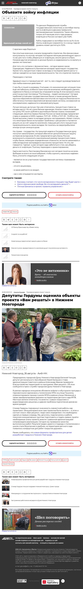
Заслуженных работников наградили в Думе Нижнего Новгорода (33, 500)
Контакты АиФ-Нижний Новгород (26, 543)
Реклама (46, 538)
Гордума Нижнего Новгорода (12, 362)
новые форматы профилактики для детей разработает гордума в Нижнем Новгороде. (42, 434)
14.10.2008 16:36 (7, 9)
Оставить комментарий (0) (65, 195)
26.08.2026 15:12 (7, 292)
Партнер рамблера (34, 581)
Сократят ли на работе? (19, 234)
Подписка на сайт (51, 540)
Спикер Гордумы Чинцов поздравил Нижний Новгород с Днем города (35, 486)
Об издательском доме (23, 538)
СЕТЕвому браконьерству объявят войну (25, 227)
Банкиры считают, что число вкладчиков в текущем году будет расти (48, 182)
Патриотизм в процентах (19, 255)
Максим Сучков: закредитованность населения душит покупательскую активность (39, 248)
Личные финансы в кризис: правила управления (39, 186)
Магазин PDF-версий (58, 538)
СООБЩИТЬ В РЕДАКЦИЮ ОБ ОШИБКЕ (51, 543)
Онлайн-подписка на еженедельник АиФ (29, 540)
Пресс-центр (37, 538)
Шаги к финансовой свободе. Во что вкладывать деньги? (43, 184)
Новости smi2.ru (9, 286)
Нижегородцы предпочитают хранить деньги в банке (29, 241)
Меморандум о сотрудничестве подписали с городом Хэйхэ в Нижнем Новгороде (39, 493)
